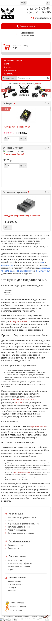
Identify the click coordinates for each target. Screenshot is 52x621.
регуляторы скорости (22, 472)
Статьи (7, 67)
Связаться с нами (15, 545)
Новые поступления (16, 192)
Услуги (7, 63)
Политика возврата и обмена (20, 533)
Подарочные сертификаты (19, 563)
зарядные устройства (23, 399)
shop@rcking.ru (43, 17)
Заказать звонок (27, 26)
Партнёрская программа (18, 566)
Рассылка (11, 590)
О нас (10, 520)
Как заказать (10, 70)
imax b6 (19, 402)
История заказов (15, 584)
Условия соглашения (16, 530)
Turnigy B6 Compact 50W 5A (16, 127)
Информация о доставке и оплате (23, 523)
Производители (14, 560)
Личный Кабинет (15, 581)
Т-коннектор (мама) (13, 154)
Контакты (8, 73)
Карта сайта (13, 548)
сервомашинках (38, 426)
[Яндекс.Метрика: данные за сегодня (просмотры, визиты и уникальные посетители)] (8, 619)
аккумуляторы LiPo (19, 321)
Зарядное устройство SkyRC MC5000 (21, 215)
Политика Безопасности (18, 527)
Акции (9, 103)
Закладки (11, 587)
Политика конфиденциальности (21, 517)
